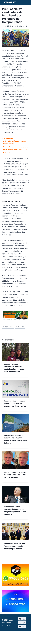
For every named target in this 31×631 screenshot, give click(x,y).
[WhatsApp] (24, 626)
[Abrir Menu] (27, 2)
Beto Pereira (20, 327)
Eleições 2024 (8, 327)
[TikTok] (24, 622)
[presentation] (15, 352)
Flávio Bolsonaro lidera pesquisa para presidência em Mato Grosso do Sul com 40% (15, 149)
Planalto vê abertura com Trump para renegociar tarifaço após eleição (14, 546)
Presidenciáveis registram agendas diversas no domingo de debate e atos (15, 403)
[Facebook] (20, 618)
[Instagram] (20, 622)
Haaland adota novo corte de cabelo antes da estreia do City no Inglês (15, 474)
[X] (24, 618)
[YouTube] (20, 626)
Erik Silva (10, 26)
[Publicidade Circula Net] (15, 611)
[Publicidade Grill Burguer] (15, 586)
